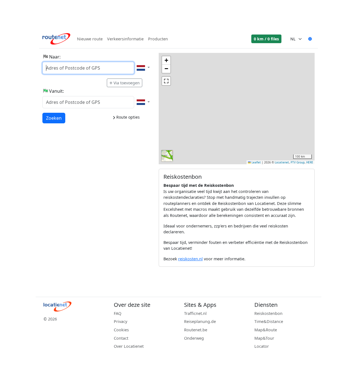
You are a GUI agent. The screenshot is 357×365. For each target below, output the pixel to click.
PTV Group (298, 162)
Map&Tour (264, 338)
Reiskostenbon (268, 313)
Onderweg (194, 338)
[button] (166, 60)
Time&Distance (268, 321)
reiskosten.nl (190, 258)
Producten (158, 38)
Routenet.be (195, 329)
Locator (261, 346)
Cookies (121, 329)
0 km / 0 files (266, 38)
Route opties (127, 117)
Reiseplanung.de (200, 321)
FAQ (117, 313)
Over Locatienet (129, 346)
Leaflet (256, 162)
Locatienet (282, 162)
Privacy (120, 321)
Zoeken (54, 118)
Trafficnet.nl (195, 313)
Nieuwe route (90, 38)
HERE (309, 162)
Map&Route (265, 329)
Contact (121, 338)
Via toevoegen (127, 82)
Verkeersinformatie (125, 38)
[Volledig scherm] (166, 81)
